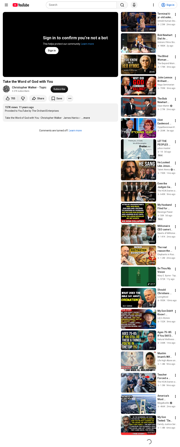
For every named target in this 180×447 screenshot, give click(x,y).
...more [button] (85, 117)
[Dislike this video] (23, 98)
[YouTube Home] (20, 5)
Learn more (87, 43)
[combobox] (82, 5)
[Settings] (153, 5)
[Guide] (6, 5)
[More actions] (69, 98)
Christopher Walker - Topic (29, 87)
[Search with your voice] (134, 4)
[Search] (122, 4)
